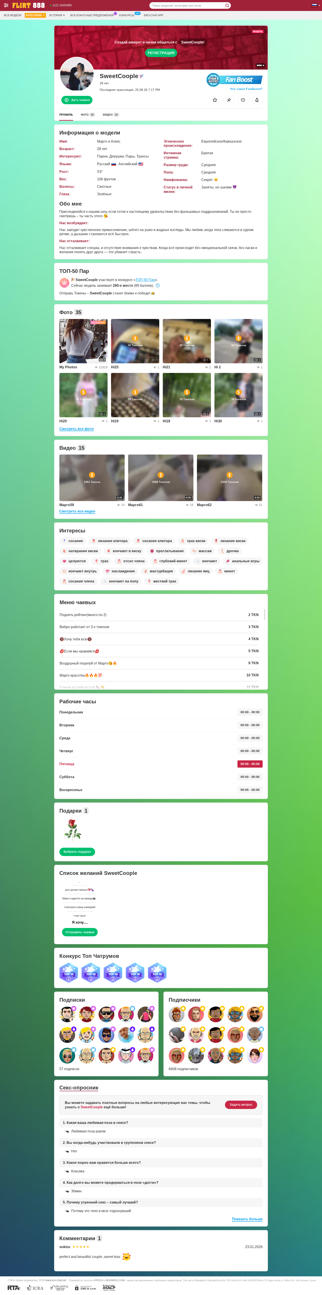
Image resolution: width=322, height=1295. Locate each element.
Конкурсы (126, 15)
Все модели (12, 15)
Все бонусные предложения (92, 15)
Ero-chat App (153, 15)
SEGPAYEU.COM (115, 1280)
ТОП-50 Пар (145, 280)
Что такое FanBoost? (246, 89)
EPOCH (98, 1280)
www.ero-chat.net (56, 1280)
